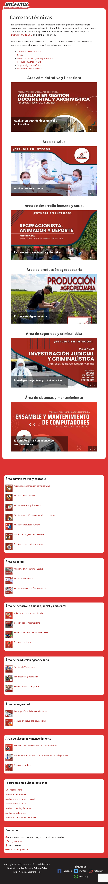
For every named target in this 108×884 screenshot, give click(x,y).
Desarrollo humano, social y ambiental (35, 58)
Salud (19, 54)
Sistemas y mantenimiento (29, 68)
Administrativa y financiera (29, 51)
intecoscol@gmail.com (18, 849)
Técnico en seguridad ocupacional (36, 380)
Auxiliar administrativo (29, 124)
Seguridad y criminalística (29, 65)
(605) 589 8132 (15, 841)
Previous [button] (90, 129)
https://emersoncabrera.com (27, 871)
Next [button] (95, 129)
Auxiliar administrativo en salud (34, 188)
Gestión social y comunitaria (32, 252)
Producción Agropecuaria (29, 61)
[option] (54, 107)
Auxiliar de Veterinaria (28, 316)
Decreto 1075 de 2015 (21, 34)
